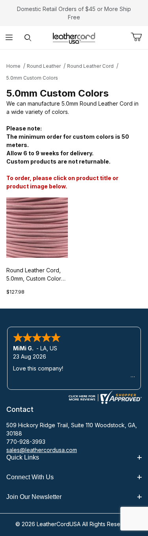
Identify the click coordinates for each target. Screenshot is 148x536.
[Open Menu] (9, 37)
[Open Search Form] (28, 37)
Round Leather (44, 66)
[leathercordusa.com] (74, 37)
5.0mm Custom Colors (32, 78)
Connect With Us (30, 477)
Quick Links (22, 457)
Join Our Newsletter (34, 496)
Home (13, 66)
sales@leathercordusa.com (41, 450)
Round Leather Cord (90, 66)
